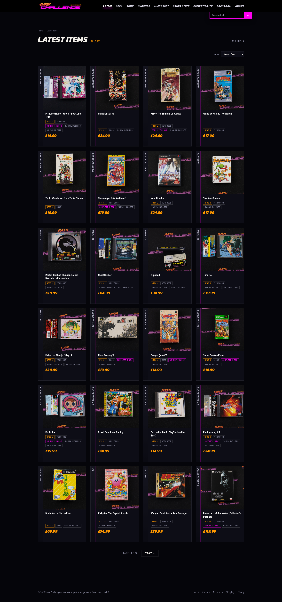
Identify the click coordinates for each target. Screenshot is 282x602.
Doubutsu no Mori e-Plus (58, 513)
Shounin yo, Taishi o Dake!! (112, 198)
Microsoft (161, 6)
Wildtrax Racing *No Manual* (218, 113)
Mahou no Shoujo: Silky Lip (59, 355)
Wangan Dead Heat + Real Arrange (169, 513)
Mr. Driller (50, 432)
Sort (216, 54)
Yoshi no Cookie (211, 198)
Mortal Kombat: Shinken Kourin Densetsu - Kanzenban (61, 276)
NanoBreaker (158, 198)
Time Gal (207, 274)
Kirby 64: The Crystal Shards (113, 513)
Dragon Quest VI (159, 355)
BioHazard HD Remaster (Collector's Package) (222, 515)
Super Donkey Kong (213, 355)
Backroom (224, 6)
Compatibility (203, 6)
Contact (206, 592)
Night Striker (105, 274)
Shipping (230, 592)
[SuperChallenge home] (60, 5)
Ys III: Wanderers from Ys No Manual (64, 198)
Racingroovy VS (211, 432)
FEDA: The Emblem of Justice (166, 113)
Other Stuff (181, 6)
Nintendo (144, 6)
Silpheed (155, 274)
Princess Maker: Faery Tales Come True (63, 115)
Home (40, 30)
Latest (107, 6)
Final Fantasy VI (106, 355)
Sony (130, 6)
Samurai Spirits (106, 113)
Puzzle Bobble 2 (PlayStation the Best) (168, 434)
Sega (119, 6)
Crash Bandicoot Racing (110, 432)
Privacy (240, 592)
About (239, 6)
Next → (150, 553)
